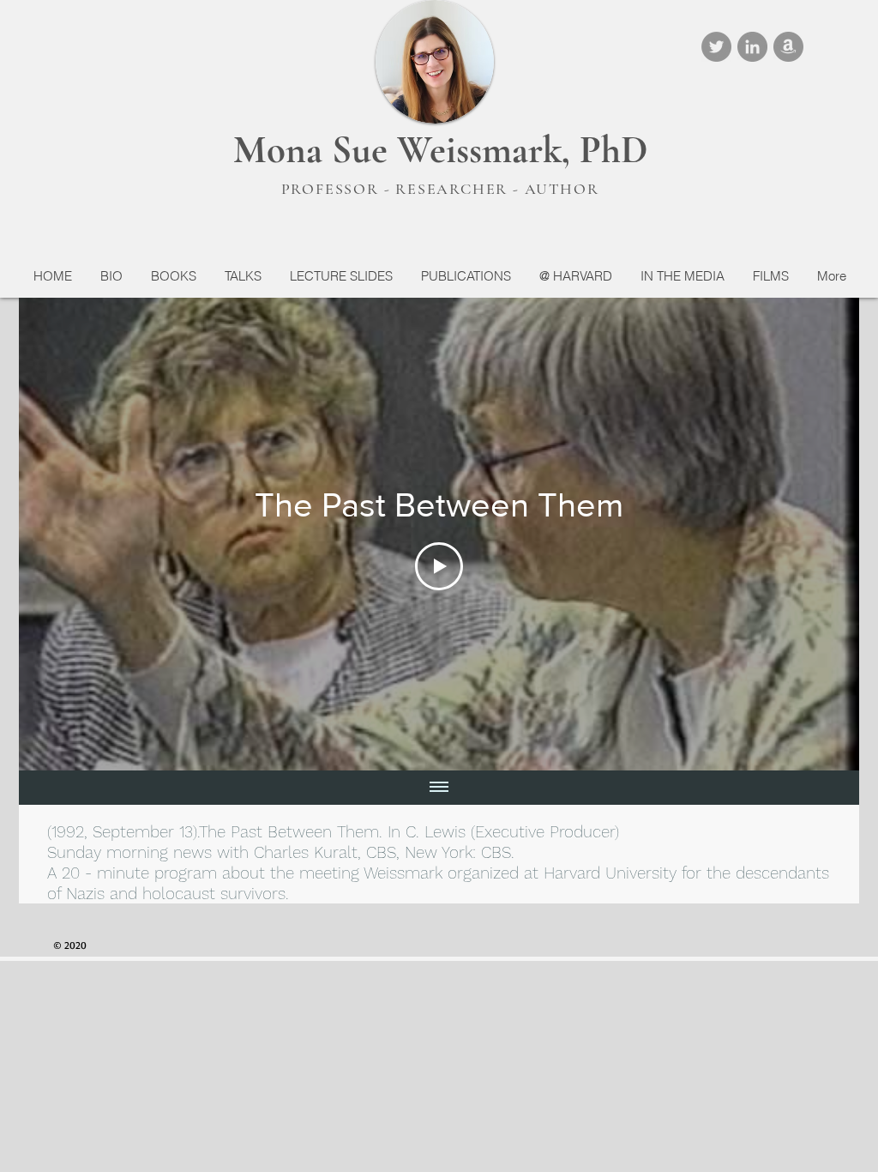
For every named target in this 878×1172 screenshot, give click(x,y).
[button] (173, 275)
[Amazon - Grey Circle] (788, 47)
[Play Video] (439, 566)
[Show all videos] (439, 787)
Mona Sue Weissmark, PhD (440, 149)
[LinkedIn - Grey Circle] (752, 47)
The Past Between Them (289, 832)
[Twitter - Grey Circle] (716, 47)
